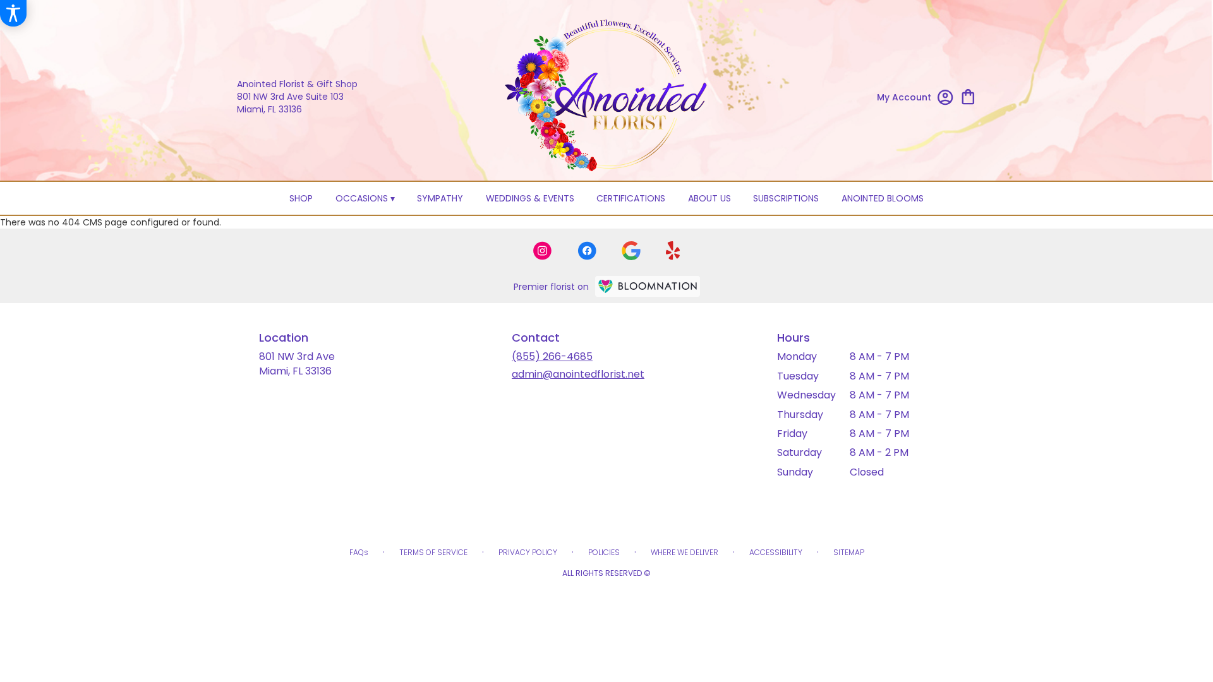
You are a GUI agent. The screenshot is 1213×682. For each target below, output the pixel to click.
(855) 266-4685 (552, 356)
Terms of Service (433, 552)
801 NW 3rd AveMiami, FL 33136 (297, 363)
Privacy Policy (527, 552)
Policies (604, 552)
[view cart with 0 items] (968, 96)
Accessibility (775, 552)
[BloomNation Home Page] (647, 286)
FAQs (358, 552)
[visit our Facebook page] (587, 250)
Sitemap (848, 552)
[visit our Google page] (631, 250)
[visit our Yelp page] (673, 250)
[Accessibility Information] (13, 13)
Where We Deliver (684, 552)
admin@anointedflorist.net (578, 374)
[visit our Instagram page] (543, 250)
